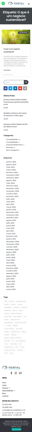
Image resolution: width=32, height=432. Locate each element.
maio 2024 (10, 167)
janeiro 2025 (11, 162)
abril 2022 (10, 204)
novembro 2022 (12, 191)
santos (16, 347)
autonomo (11, 301)
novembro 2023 (12, 175)
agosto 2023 (11, 180)
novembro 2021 (12, 215)
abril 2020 (10, 263)
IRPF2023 (15, 325)
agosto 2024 (11, 165)
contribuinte (16, 307)
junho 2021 (10, 226)
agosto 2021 (11, 220)
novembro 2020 (12, 244)
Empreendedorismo (14, 145)
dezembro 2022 (12, 188)
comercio (20, 304)
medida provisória (15, 331)
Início (4, 383)
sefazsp (22, 347)
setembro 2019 (12, 273)
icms (25, 316)
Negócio (24, 331)
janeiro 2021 (11, 239)
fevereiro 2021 (12, 236)
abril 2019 (10, 287)
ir (4, 325)
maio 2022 (10, 202)
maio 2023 (10, 183)
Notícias (9, 147)
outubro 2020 (11, 247)
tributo (6, 353)
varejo (11, 353)
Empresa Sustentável (16, 313)
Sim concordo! (16, 429)
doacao (21, 310)
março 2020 (11, 265)
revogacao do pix (8, 347)
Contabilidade (12, 139)
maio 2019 (10, 284)
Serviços (5, 388)
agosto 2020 (11, 252)
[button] (28, 4)
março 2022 (11, 207)
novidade (6, 335)
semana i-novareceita (9, 350)
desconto (15, 310)
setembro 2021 (12, 218)
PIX (12, 341)
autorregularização (21, 301)
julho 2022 (10, 199)
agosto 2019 (11, 276)
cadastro (6, 304)
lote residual (19, 328)
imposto (6, 319)
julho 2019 (10, 279)
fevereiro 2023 (12, 186)
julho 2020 (10, 255)
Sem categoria (12, 150)
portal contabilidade (20, 341)
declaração (24, 307)
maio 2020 (10, 260)
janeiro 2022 (11, 210)
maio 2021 (10, 228)
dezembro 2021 (12, 212)
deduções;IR (7, 310)
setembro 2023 (12, 178)
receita (6, 344)
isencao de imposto (9, 328)
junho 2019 (10, 281)
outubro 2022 (11, 194)
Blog (3, 393)
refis (20, 344)
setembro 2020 (12, 250)
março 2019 (11, 289)
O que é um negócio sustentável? (12, 338)
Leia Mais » (7, 70)
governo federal (18, 316)
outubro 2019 (11, 271)
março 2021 (10, 234)
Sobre (4, 385)
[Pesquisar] (26, 82)
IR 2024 (9, 325)
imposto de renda (15, 319)
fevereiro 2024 (12, 172)
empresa (6, 313)
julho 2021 (10, 223)
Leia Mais (6, 107)
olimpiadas (14, 335)
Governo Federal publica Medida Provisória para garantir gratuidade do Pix (16, 102)
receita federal (13, 344)
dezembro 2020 (12, 242)
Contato (5, 396)
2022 (5, 301)
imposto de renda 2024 (20, 322)
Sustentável (20, 350)
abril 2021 (10, 231)
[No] (30, 425)
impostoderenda (8, 322)
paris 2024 (7, 341)
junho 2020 (10, 258)
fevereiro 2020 (12, 268)
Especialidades (7, 391)
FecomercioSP (7, 316)
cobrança (13, 304)
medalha (6, 331)
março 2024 (11, 170)
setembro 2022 (12, 196)
